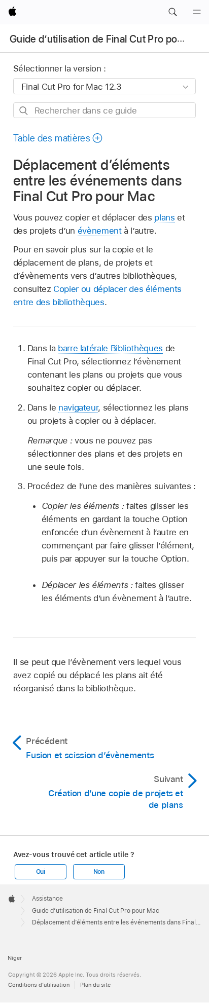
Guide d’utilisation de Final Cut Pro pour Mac (109, 39)
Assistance (47, 898)
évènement (100, 231)
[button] (172, 12)
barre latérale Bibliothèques (110, 348)
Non (98, 871)
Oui (40, 871)
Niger (15, 957)
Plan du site (95, 984)
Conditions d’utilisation (38, 984)
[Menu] (197, 12)
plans (164, 217)
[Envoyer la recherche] (24, 110)
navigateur (78, 407)
